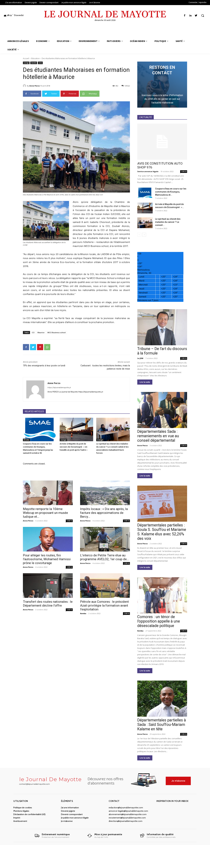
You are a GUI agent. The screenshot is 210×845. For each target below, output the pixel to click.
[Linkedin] (190, 16)
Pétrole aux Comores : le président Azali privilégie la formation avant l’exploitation (104, 605)
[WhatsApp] (47, 347)
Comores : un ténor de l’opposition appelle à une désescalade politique (158, 621)
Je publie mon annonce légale (75, 817)
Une (40, 63)
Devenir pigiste (68, 811)
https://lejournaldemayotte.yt (59, 387)
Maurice (41, 332)
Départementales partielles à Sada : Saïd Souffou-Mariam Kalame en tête (161, 724)
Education (35, 58)
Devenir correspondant (72, 814)
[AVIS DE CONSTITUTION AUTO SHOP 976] (162, 142)
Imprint (16, 817)
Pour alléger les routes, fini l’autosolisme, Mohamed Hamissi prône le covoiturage (47, 559)
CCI (33, 332)
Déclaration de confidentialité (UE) (29, 814)
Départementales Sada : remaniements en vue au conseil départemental (158, 436)
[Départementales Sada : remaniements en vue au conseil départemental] (162, 410)
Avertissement (20, 821)
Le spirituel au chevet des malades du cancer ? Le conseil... (167, 222)
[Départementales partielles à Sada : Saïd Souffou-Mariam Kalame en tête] (162, 699)
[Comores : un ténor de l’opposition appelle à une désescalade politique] (162, 595)
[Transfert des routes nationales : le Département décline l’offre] (48, 585)
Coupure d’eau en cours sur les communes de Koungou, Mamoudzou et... (170, 191)
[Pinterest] (40, 347)
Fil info (26, 440)
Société (33, 63)
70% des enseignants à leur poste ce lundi (44, 365)
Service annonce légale (147, 171)
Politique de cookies (22, 807)
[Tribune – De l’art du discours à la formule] (162, 327)
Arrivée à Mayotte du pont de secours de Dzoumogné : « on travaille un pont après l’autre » (73, 447)
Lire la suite (145, 382)
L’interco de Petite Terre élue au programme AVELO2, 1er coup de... (104, 557)
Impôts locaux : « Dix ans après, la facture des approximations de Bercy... (104, 512)
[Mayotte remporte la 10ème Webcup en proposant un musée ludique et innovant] (48, 493)
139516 (69, 521)
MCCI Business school (57, 332)
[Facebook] (184, 16)
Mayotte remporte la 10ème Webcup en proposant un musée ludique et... (45, 512)
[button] (202, 15)
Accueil (26, 58)
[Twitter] (196, 16)
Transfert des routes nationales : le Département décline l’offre (48, 603)
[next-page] (144, 235)
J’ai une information (70, 807)
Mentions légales (21, 811)
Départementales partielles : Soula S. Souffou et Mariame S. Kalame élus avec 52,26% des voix (161, 532)
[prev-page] (139, 235)
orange (26, 63)
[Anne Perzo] (25, 85)
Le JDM (140, 358)
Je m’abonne (67, 821)
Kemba (83, 613)
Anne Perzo (34, 86)
